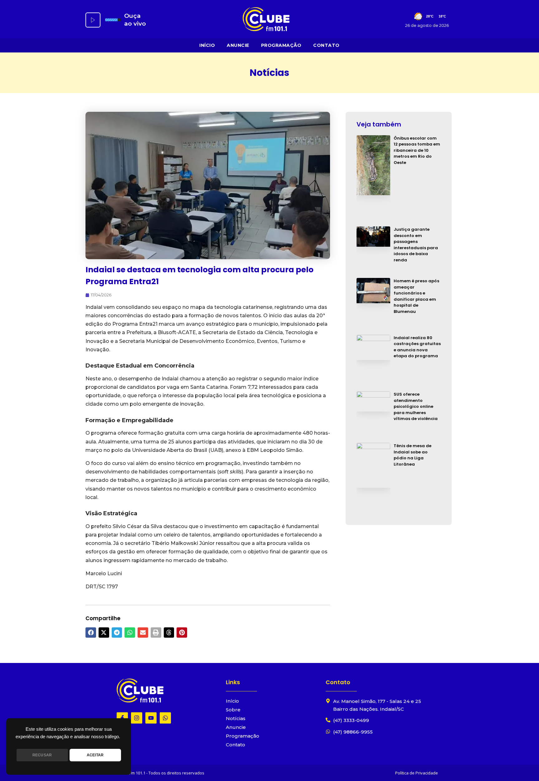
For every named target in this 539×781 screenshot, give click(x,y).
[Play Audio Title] (92, 19)
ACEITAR (95, 755)
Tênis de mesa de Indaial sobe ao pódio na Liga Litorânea (412, 455)
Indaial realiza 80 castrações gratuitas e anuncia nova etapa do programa (417, 347)
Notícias (235, 718)
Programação (281, 45)
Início (207, 45)
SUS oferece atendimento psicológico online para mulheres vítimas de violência (416, 406)
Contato (326, 45)
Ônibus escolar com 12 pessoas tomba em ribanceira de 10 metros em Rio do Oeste (417, 150)
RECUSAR (42, 755)
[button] (90, 632)
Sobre (233, 710)
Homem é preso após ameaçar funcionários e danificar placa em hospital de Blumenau (416, 296)
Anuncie (238, 45)
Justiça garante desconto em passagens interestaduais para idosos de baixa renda (416, 244)
